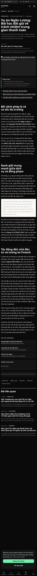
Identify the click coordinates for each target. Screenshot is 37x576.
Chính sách (10, 11)
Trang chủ (3, 11)
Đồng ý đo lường (18, 561)
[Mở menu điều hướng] (34, 6)
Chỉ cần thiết (18, 566)
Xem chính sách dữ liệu (17, 557)
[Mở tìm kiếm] (30, 6)
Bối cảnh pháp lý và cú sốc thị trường (15, 91)
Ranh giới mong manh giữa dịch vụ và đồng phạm (19, 94)
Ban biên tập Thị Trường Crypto (12, 46)
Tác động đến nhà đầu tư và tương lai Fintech (17, 97)
